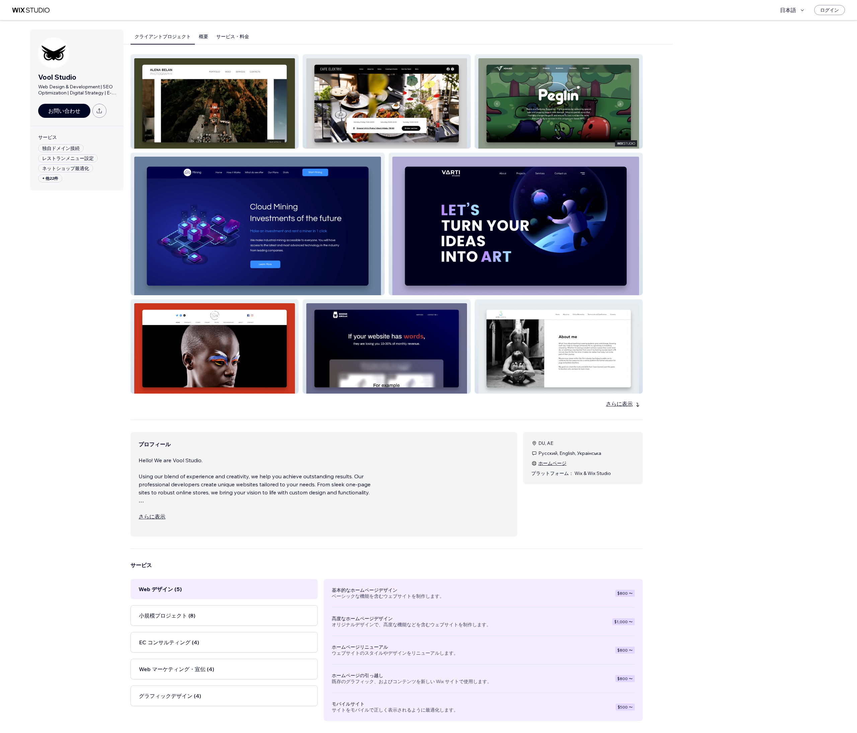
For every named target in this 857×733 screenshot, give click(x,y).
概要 (203, 36)
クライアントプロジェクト (163, 36)
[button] (215, 101)
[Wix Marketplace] (31, 10)
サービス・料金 (232, 36)
